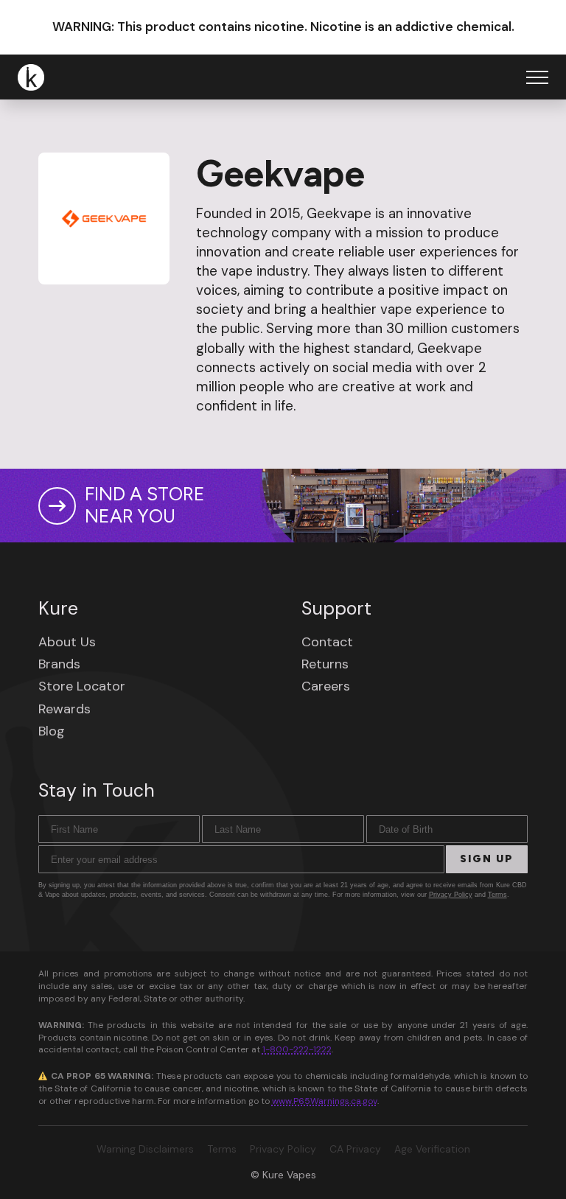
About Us (67, 642)
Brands (59, 664)
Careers (325, 686)
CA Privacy (355, 1149)
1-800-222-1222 (297, 1049)
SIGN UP (486, 859)
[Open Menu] (537, 77)
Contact (327, 642)
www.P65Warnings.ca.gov (324, 1101)
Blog (51, 731)
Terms (497, 894)
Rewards (64, 709)
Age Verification (432, 1149)
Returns (325, 664)
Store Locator (81, 686)
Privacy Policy (450, 894)
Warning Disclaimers (145, 1149)
